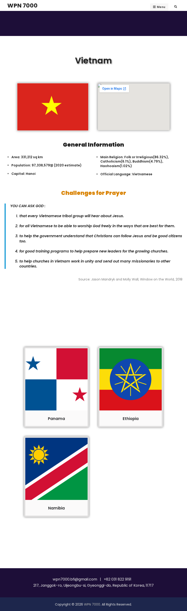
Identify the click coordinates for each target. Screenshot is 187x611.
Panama (56, 418)
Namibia (56, 508)
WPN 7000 (22, 5)
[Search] (176, 7)
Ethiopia (131, 418)
